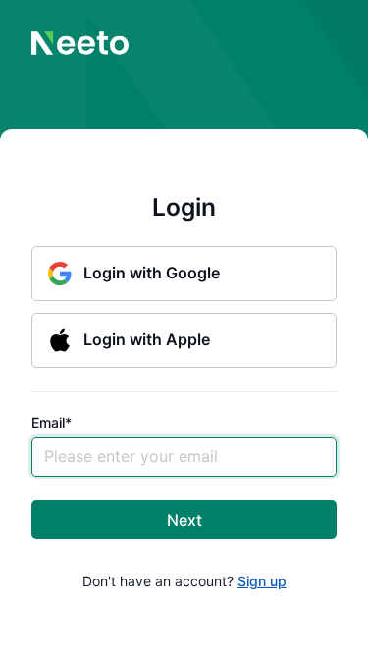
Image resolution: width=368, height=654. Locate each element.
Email (51, 422)
